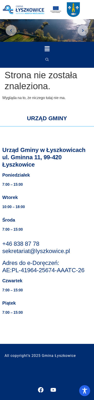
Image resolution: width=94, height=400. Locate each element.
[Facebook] (41, 389)
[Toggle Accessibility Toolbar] (85, 391)
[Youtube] (53, 389)
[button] (47, 59)
